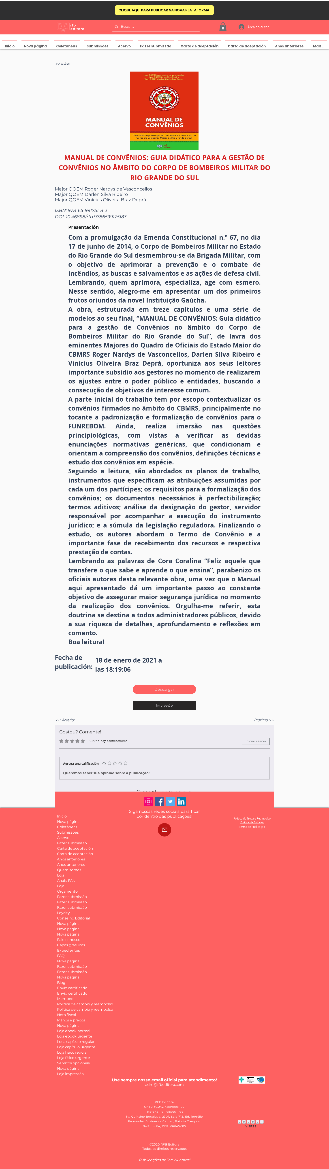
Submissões (68, 832)
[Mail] (164, 830)
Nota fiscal (66, 1015)
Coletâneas (67, 827)
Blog (61, 983)
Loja (60, 875)
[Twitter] (170, 801)
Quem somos (69, 870)
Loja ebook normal (73, 1031)
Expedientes (68, 950)
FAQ (60, 956)
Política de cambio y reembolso (73, 1004)
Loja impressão (70, 1074)
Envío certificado (72, 988)
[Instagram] (148, 801)
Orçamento (67, 891)
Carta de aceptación (73, 848)
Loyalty (63, 913)
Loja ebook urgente (73, 1036)
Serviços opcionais (73, 1063)
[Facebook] (159, 801)
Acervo (63, 838)
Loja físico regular (72, 1052)
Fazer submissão (72, 843)
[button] (223, 26)
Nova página (68, 822)
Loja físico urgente (73, 1058)
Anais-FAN (66, 881)
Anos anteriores (71, 859)
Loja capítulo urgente (73, 1047)
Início (62, 816)
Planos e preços (71, 1020)
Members (65, 999)
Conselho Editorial (73, 918)
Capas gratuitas (71, 945)
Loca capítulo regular (73, 1042)
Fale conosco (68, 940)
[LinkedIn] (181, 801)
